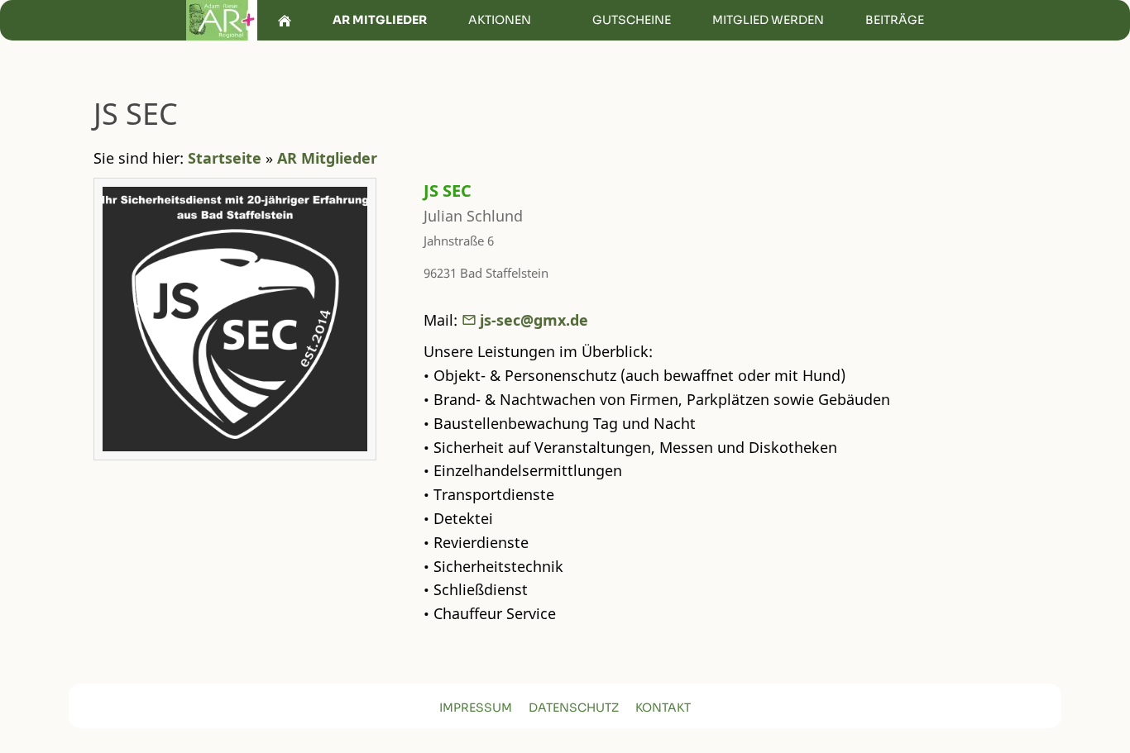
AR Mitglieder (327, 158)
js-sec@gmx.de (534, 320)
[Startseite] (284, 20)
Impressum (475, 707)
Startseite (224, 158)
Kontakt (663, 707)
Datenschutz (574, 707)
